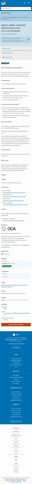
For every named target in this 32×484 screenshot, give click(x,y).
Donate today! (16, 347)
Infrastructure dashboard (15, 377)
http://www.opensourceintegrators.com (13, 220)
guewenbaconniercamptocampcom (13, 196)
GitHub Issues (15, 165)
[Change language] (29, 3)
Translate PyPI (15, 396)
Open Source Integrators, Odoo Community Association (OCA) (14, 286)
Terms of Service (15, 408)
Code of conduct (15, 412)
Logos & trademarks (16, 381)
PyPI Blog (15, 375)
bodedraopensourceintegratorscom (13, 192)
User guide (15, 363)
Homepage (6, 254)
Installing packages (15, 358)
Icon (19, 183)
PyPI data (4, 261)
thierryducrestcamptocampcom (12, 200)
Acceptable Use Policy (15, 416)
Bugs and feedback (16, 392)
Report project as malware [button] (16, 324)
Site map (24, 480)
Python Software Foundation (15, 338)
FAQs (16, 367)
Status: (16, 343)
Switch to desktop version (16, 421)
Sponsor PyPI (16, 398)
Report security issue (16, 410)
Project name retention (15, 365)
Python (5, 320)
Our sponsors (16, 383)
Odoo (5, 308)
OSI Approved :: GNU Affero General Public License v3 (17, 314)
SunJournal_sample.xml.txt (21, 76)
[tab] (16, 48)
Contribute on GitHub (15, 394)
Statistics (16, 379)
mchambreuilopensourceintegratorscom (14, 204)
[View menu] (24, 3)
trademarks (7, 479)
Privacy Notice (15, 414)
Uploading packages (15, 360)
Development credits (15, 400)
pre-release (13, 17)
